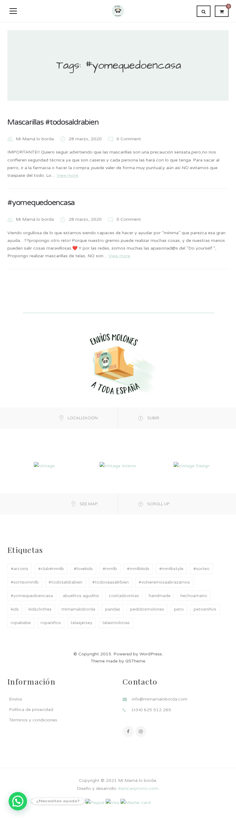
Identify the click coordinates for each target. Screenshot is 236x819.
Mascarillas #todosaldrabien (52, 122)
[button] (18, 801)
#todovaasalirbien (110, 582)
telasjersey (81, 622)
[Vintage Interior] (118, 465)
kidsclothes (40, 609)
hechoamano (193, 595)
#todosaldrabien (65, 582)
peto (179, 609)
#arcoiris (19, 568)
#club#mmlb (51, 568)
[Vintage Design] (192, 465)
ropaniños (51, 622)
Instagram (140, 731)
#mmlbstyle (171, 568)
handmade (160, 595)
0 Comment (128, 139)
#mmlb (110, 568)
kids (15, 609)
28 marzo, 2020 (86, 139)
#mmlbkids (138, 568)
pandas (112, 609)
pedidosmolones (147, 609)
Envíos (15, 699)
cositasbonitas (124, 595)
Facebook (128, 731)
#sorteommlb (25, 582)
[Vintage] (44, 465)
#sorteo (201, 568)
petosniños (205, 609)
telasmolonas (116, 622)
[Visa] (112, 802)
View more (67, 175)
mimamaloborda (78, 609)
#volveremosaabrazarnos (164, 582)
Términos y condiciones (33, 720)
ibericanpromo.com (137, 788)
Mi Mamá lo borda (35, 139)
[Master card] (135, 802)
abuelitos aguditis (81, 595)
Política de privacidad (31, 709)
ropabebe (21, 622)
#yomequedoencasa (41, 202)
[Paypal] (94, 802)
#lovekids (83, 568)
